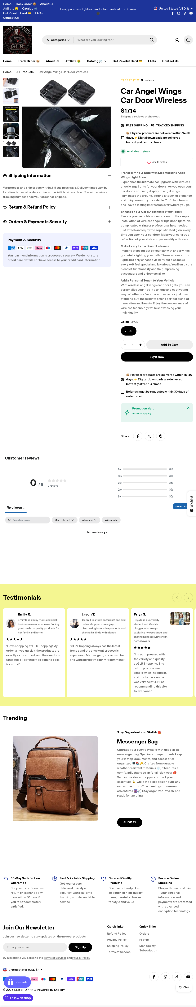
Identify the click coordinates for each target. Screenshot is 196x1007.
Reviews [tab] (16, 508)
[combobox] (99, 39)
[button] (145, 469)
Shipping (126, 116)
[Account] (177, 40)
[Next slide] (188, 597)
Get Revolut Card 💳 (17, 13)
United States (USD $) (174, 8)
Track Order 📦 (25, 4)
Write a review (182, 506)
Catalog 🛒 (30, 8)
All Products (25, 72)
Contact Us (11, 17)
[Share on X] (149, 436)
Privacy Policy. (81, 957)
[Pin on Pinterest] (160, 436)
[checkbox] (111, 520)
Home (7, 4)
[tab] (15, 719)
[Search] (151, 40)
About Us (46, 4)
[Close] (188, 407)
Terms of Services (55, 957)
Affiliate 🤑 (10, 8)
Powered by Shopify (51, 990)
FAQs (39, 13)
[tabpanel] (98, 545)
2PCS (128, 331)
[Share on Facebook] (137, 436)
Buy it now (156, 357)
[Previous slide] (176, 597)
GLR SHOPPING (25, 990)
